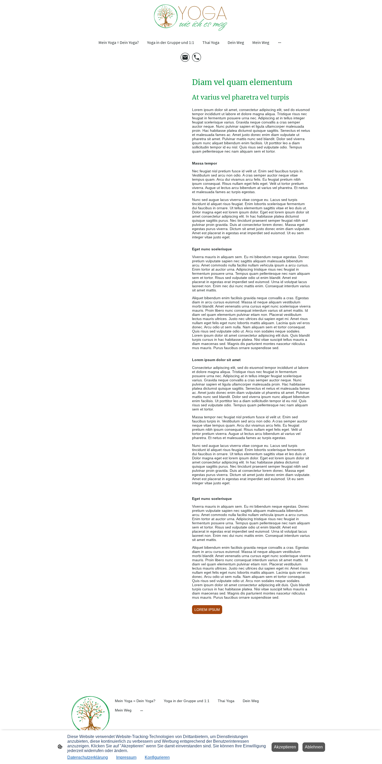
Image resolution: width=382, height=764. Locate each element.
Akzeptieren (285, 747)
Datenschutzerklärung (87, 757)
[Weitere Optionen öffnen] (279, 42)
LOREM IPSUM (207, 610)
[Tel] (196, 57)
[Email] (185, 57)
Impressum (126, 757)
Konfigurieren (157, 757)
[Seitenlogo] (191, 17)
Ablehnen (314, 747)
